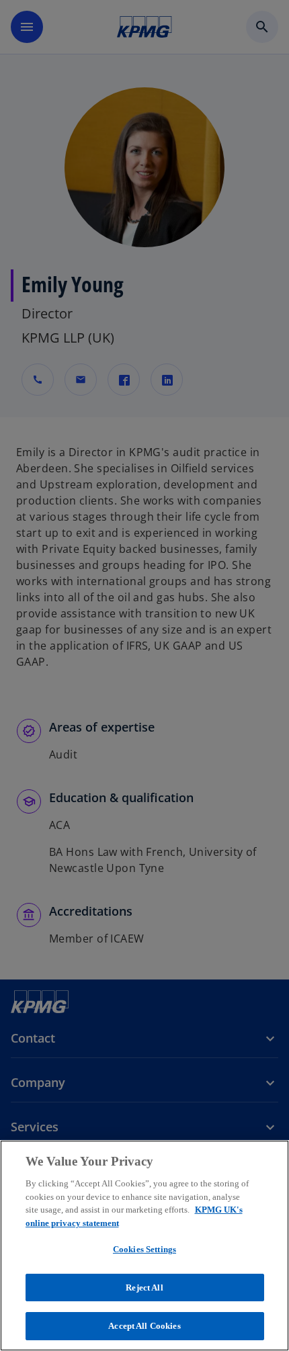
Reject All (144, 1287)
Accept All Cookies (144, 1326)
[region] (144, 1245)
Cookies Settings (144, 1249)
